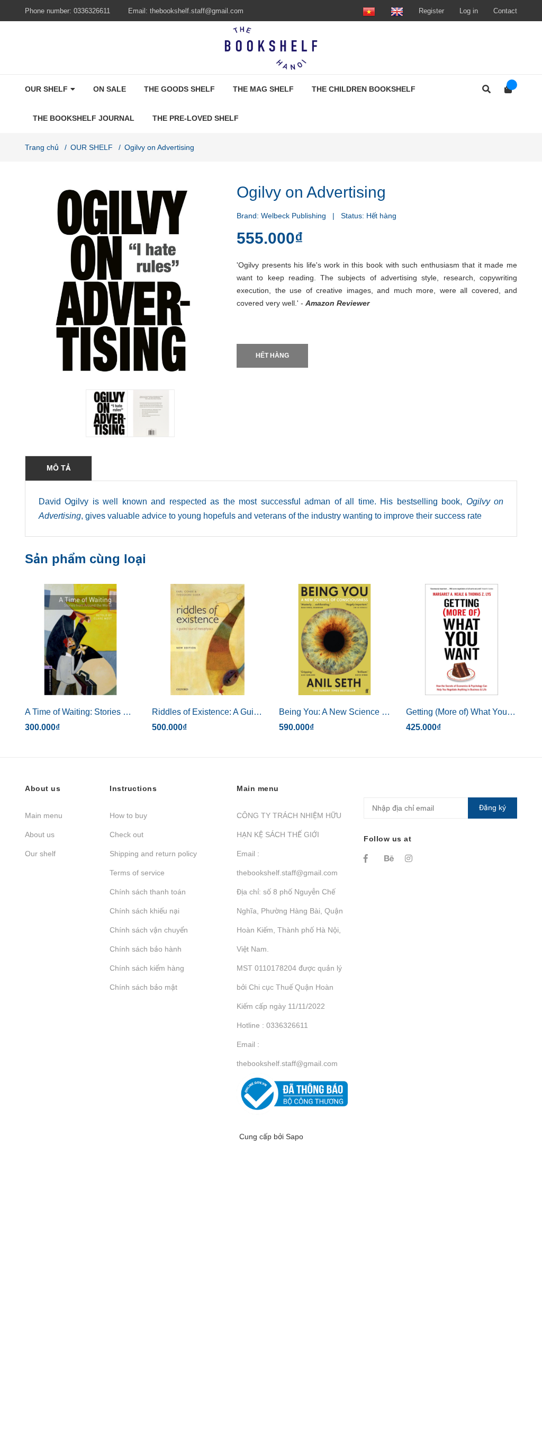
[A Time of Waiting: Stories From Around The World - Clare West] (80, 639)
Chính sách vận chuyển (149, 930)
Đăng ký (492, 807)
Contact (505, 11)
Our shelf (40, 853)
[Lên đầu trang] (513, 1377)
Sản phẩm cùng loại (85, 559)
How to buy (128, 815)
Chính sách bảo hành (146, 949)
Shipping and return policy (153, 853)
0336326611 (92, 11)
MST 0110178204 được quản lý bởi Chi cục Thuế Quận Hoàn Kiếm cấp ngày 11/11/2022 (289, 987)
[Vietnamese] (369, 11)
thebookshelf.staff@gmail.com (196, 11)
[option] (102, 413)
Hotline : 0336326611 (272, 1025)
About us (40, 834)
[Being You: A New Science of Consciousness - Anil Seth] (334, 639)
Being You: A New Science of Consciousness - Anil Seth (384, 711)
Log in (468, 11)
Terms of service (137, 872)
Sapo (294, 1136)
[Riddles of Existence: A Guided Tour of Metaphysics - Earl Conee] (207, 639)
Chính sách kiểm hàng (147, 968)
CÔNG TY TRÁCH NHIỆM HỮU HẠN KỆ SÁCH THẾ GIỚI (289, 825)
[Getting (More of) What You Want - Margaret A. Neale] (461, 639)
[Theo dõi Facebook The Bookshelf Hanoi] (369, 858)
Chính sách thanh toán (148, 891)
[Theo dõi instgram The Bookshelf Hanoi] (410, 858)
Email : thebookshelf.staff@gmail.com (287, 863)
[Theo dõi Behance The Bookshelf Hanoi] (389, 858)
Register (431, 11)
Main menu (43, 815)
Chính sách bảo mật (143, 987)
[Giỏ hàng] (505, 89)
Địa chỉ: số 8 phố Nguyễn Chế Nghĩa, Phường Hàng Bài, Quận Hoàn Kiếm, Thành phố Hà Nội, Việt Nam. (290, 920)
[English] (397, 11)
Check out (126, 834)
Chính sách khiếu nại (144, 911)
